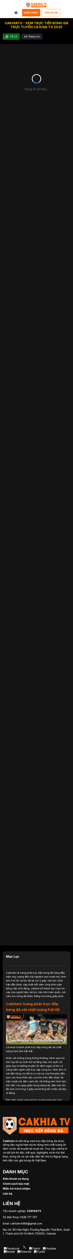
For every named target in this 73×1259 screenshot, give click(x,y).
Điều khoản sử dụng (16, 1178)
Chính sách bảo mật (16, 1183)
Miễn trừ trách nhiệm (16, 1188)
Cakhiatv (11, 972)
